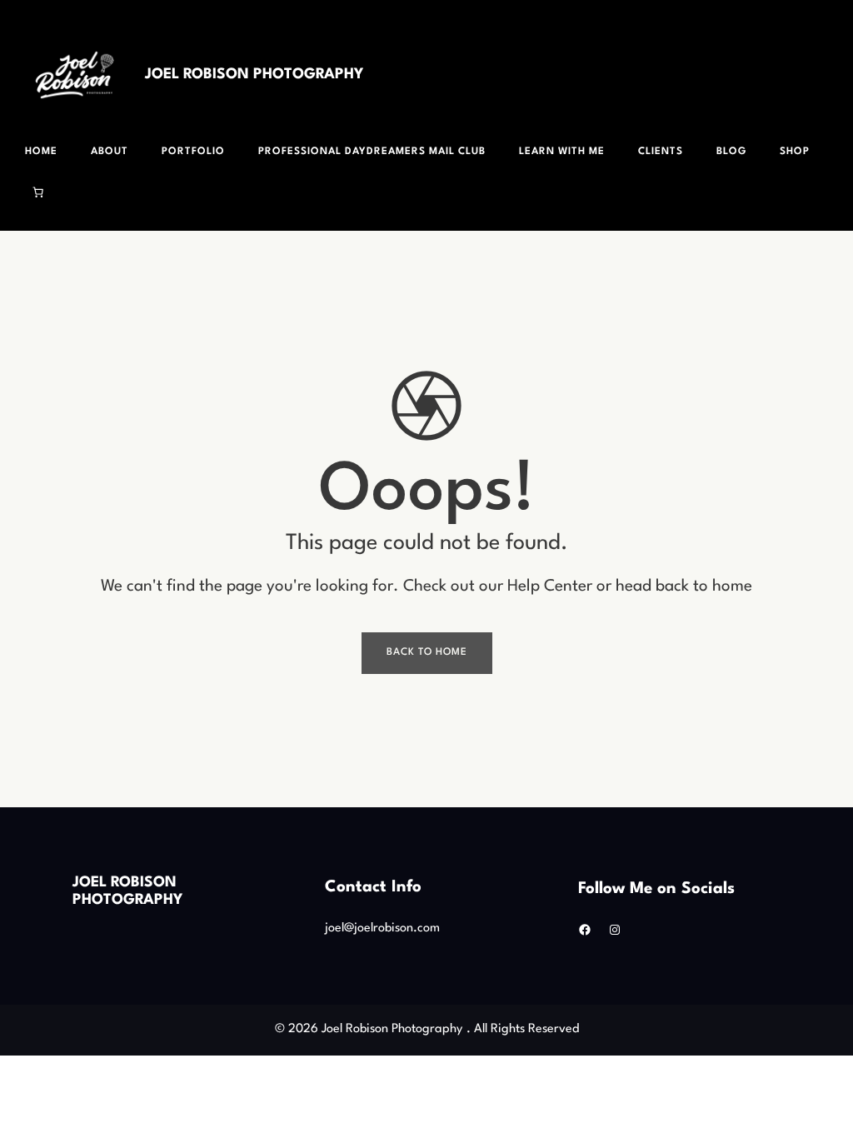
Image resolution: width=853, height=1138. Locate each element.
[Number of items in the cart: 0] (38, 192)
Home (41, 152)
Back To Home (427, 652)
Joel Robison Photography (254, 74)
